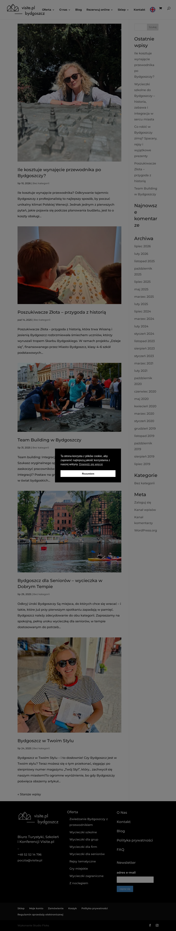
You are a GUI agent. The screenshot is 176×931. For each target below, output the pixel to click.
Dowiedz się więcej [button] (91, 464)
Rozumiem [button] (88, 473)
